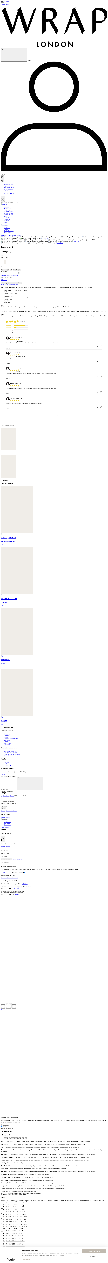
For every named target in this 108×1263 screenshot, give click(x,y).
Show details (26, 1259)
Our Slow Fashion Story (10, 752)
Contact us (7, 734)
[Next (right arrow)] (14, 1006)
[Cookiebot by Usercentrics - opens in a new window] (11, 1259)
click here (25, 884)
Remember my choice (18, 872)
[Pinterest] (3, 793)
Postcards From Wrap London (12, 754)
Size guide (7, 740)
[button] (17, 325)
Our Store (6, 762)
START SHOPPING (6, 872)
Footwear (6, 217)
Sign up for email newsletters (8, 776)
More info (4, 280)
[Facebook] (1, 793)
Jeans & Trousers (8, 214)
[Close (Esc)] (8, 1006)
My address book (8, 186)
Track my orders (8, 184)
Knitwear (6, 207)
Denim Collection (9, 231)
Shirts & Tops (7, 208)
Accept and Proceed (94, 1251)
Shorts (5, 216)
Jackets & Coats (8, 211)
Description (4, 284)
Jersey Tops (7, 210)
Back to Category (17, 235)
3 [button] (57, 415)
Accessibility (7, 765)
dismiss (3, 811)
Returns (6, 737)
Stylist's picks (7, 232)
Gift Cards (7, 744)
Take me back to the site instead (9, 878)
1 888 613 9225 (5, 4)
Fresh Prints (7, 229)
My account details (9, 187)
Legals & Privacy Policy (7, 796)
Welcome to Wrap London (11, 751)
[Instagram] (5, 793)
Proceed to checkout (6, 859)
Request (3, 774)
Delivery (6, 735)
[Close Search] (3, 199)
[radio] (2, 270)
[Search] (14, 55)
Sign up (3, 808)
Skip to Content (5, 1)
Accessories (7, 219)
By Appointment (8, 189)
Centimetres (5, 1125)
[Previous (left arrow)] (3, 1006)
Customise (93, 1256)
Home (2, 235)
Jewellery (6, 220)
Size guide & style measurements (9, 275)
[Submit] (30, 783)
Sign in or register (9, 193)
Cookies (6, 741)
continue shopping (5, 817)
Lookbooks (7, 228)
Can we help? (7, 190)
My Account (7, 822)
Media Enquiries (8, 755)
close (2, 1009)
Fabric (9, 284)
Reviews (14, 284)
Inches (4, 1126)
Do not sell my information (11, 738)
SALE (6, 222)
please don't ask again (11, 811)
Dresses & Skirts (8, 213)
